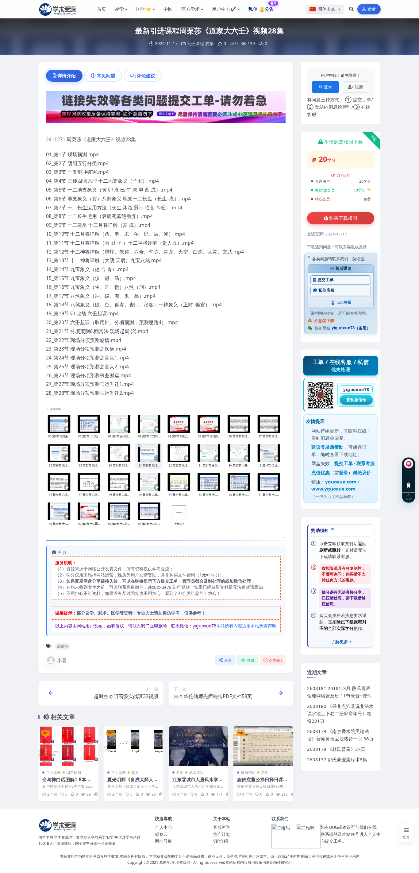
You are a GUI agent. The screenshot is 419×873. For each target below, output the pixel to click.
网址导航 (163, 841)
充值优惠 (320, 472)
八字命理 (53, 772)
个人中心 (163, 827)
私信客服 (326, 290)
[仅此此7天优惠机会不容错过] (166, 109)
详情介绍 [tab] (66, 75)
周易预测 (73, 772)
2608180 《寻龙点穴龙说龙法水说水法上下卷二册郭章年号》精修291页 (340, 713)
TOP (409, 499)
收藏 (251, 660)
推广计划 (221, 834)
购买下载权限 (343, 218)
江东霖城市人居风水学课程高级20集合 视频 (197, 782)
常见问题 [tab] (106, 75)
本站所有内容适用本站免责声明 (246, 626)
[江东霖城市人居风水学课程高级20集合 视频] (198, 746)
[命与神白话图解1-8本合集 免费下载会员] (68, 746)
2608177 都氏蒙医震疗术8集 (337, 759)
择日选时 (248, 772)
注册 (359, 87)
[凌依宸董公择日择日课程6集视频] (263, 746)
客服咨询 (221, 827)
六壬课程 (195, 43)
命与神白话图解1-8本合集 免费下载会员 (66, 782)
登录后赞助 (332, 447)
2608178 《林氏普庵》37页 (336, 749)
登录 (371, 9)
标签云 (161, 834)
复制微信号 (356, 399)
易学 (209, 43)
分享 (228, 660)
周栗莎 (62, 646)
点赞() (275, 660)
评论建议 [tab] (146, 75)
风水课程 (196, 772)
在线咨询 (408, 480)
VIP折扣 (343, 175)
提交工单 (325, 279)
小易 (61, 660)
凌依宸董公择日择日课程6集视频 (262, 782)
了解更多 (339, 641)
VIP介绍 (220, 841)
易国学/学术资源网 (174, 862)
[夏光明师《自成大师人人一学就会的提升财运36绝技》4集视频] (133, 746)
